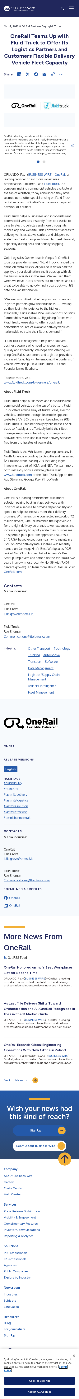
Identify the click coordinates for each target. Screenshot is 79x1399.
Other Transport (39, 648)
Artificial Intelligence (42, 686)
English (10, 769)
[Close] (74, 1355)
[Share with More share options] (61, 74)
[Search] (62, 8)
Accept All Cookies (39, 1391)
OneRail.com (13, 572)
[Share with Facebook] (36, 74)
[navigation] (71, 8)
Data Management (40, 668)
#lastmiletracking (15, 812)
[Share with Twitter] (28, 74)
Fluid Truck (51, 184)
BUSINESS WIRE (39, 174)
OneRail (60, 174)
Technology (62, 648)
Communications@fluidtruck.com (27, 636)
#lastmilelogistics (16, 800)
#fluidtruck (11, 789)
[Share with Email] (44, 74)
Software (51, 662)
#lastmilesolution (16, 806)
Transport (34, 662)
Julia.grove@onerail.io (19, 614)
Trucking (34, 655)
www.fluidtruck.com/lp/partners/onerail (31, 382)
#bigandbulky (13, 783)
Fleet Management (41, 692)
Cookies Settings (39, 1380)
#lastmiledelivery (15, 794)
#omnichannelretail (17, 818)
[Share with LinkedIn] (19, 74)
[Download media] (73, 145)
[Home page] (19, 8)
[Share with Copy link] (53, 74)
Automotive (51, 655)
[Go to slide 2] (44, 162)
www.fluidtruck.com (18, 475)
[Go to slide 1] (38, 162)
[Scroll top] (64, 1159)
